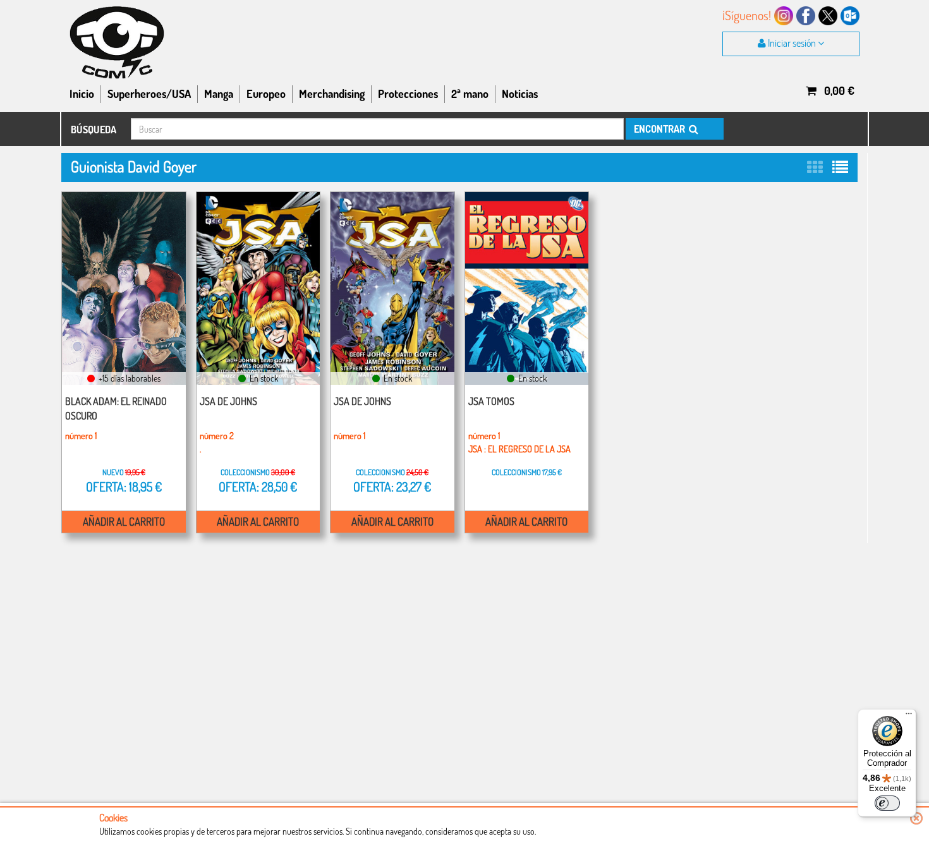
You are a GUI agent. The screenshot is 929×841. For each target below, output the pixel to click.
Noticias (520, 93)
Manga (218, 93)
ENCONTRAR (660, 129)
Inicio (82, 93)
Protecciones (408, 93)
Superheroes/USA (149, 93)
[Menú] (908, 716)
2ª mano (470, 93)
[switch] (887, 803)
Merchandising (332, 93)
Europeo (266, 93)
